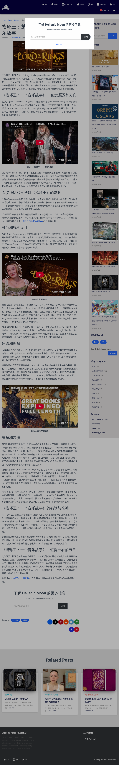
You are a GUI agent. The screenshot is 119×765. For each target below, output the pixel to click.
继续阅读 (59, 44)
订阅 (86, 37)
